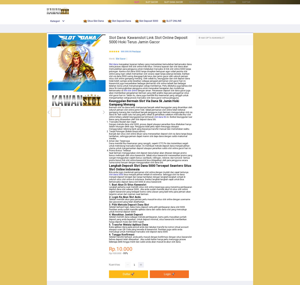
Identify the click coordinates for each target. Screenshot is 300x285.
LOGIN (233, 2)
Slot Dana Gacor (173, 2)
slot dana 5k (160, 117)
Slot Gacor (121, 59)
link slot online (130, 90)
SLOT (136, 2)
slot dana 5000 (116, 174)
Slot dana (113, 64)
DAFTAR (246, 2)
